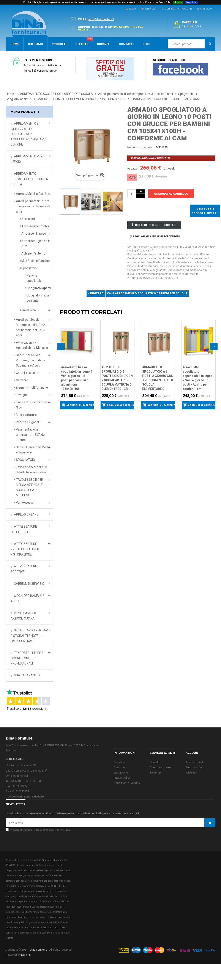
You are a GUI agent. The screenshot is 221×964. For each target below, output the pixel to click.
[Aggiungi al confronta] (90, 328)
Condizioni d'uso (160, 767)
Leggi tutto (191, 2)
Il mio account (194, 762)
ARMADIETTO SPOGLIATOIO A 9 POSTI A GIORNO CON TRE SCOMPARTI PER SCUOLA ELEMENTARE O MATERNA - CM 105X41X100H (157, 378)
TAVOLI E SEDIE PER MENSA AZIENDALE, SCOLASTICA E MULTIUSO (29, 487)
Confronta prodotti (178, 8)
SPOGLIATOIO (25, 459)
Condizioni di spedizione (122, 770)
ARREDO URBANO (26, 514)
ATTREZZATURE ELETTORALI (24, 529)
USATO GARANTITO (27, 675)
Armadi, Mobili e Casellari (33, 193)
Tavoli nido (28, 310)
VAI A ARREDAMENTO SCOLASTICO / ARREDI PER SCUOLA (147, 293)
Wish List (150, 8)
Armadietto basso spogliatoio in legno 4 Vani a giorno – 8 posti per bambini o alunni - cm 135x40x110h (76, 378)
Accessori (28, 219)
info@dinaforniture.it (101, 19)
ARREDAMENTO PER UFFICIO (27, 159)
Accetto (178, 2)
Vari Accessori (25, 502)
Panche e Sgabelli (28, 422)
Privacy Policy (122, 777)
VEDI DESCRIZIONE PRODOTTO (150, 158)
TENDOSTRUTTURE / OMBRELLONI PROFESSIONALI (27, 658)
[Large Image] (166, 949)
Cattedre (22, 380)
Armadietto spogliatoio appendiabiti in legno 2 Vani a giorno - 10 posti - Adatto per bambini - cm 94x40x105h (198, 378)
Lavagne (22, 395)
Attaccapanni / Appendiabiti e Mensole (32, 345)
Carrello (205, 8)
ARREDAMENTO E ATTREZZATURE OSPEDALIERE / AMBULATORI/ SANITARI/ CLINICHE (28, 134)
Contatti (154, 762)
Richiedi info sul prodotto (155, 225)
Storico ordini (194, 767)
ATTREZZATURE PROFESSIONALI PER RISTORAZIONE (25, 549)
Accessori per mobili (35, 226)
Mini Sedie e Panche (35, 261)
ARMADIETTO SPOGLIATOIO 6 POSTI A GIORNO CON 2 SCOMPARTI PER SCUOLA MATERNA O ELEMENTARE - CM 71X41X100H (117, 378)
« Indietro (96, 293)
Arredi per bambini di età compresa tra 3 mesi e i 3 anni (33, 206)
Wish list (191, 772)
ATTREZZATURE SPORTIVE (24, 569)
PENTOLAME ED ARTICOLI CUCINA (23, 615)
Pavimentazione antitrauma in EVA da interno (30, 435)
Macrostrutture (26, 414)
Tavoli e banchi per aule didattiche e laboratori (32, 469)
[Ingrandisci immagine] (90, 333)
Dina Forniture (38, 949)
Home (10, 94)
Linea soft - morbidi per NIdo (31, 404)
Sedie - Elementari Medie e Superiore (33, 449)
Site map (155, 772)
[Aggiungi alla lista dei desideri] (90, 322)
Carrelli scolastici (27, 373)
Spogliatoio (29, 268)
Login (132, 8)
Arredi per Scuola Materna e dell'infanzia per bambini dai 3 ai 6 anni (31, 327)
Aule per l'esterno (33, 253)
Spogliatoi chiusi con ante (38, 298)
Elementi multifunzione (32, 387)
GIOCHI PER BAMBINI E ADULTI (27, 598)
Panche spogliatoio (34, 278)
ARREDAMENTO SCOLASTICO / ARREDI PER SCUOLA (29, 179)
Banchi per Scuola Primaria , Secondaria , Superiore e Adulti (31, 360)
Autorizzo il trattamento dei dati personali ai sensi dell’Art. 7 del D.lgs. (42, 830)
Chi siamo (120, 762)
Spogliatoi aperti (39, 288)
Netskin (26, 954)
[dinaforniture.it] (30, 24)
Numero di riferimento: (141, 147)
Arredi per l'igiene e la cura (36, 243)
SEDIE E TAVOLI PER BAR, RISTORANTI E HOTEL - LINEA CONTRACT (30, 636)
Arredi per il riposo (33, 233)
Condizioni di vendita (127, 783)
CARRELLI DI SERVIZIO (29, 583)
